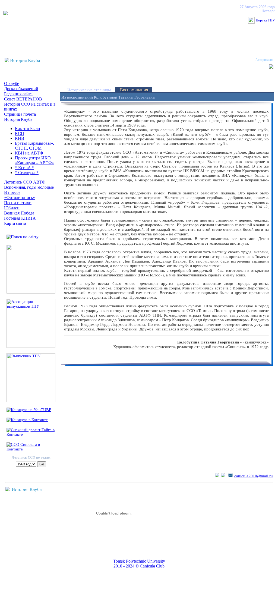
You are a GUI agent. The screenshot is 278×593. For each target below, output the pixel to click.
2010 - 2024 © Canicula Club (139, 566)
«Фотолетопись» (19, 197)
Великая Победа (19, 213)
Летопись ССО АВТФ (25, 182)
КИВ (19, 138)
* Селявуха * (27, 172)
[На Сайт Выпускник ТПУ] (31, 401)
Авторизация (264, 60)
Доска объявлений (21, 88)
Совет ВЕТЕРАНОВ (23, 99)
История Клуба (18, 119)
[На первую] (5, 13)
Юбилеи (12, 208)
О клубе (11, 83)
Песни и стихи (17, 202)
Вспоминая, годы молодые (29, 187)
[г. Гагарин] (31, 292)
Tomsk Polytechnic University (139, 561)
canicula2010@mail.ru (253, 476)
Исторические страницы (89, 90)
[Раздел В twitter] (217, 476)
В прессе (12, 192)
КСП (19, 133)
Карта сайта (15, 223)
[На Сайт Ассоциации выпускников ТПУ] (31, 346)
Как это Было (27, 128)
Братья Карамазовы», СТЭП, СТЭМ (34, 145)
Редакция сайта (18, 94)
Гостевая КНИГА (20, 218)
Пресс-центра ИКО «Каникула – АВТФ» (34, 160)
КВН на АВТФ (29, 153)
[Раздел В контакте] (223, 476)
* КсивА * (24, 167)
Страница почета (20, 114)
